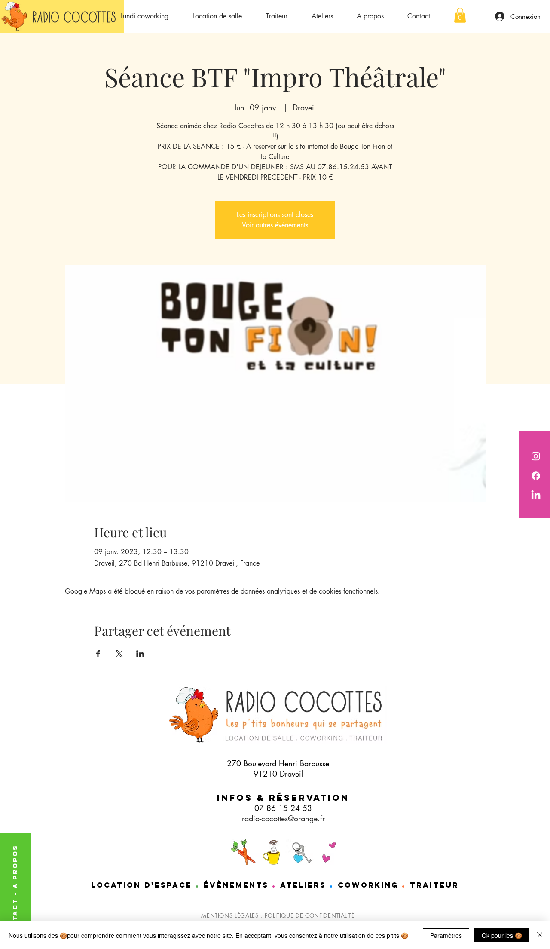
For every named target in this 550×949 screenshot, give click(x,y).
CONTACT (15, 917)
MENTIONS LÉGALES (229, 915)
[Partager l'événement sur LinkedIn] (140, 653)
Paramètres (446, 935)
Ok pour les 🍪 (502, 935)
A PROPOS (15, 866)
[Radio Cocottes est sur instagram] (535, 456)
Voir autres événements (275, 225)
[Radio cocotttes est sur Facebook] (535, 475)
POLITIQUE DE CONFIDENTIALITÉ (310, 915)
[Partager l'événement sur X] (119, 653)
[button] (460, 15)
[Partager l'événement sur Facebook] (98, 653)
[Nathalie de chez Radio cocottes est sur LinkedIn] (535, 495)
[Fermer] (540, 935)
